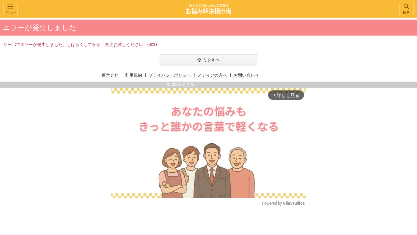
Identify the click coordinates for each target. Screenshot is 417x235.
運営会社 (110, 75)
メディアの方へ (212, 75)
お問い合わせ (246, 75)
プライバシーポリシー (170, 75)
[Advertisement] (352, 115)
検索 (406, 12)
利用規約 (133, 75)
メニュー (10, 12)
